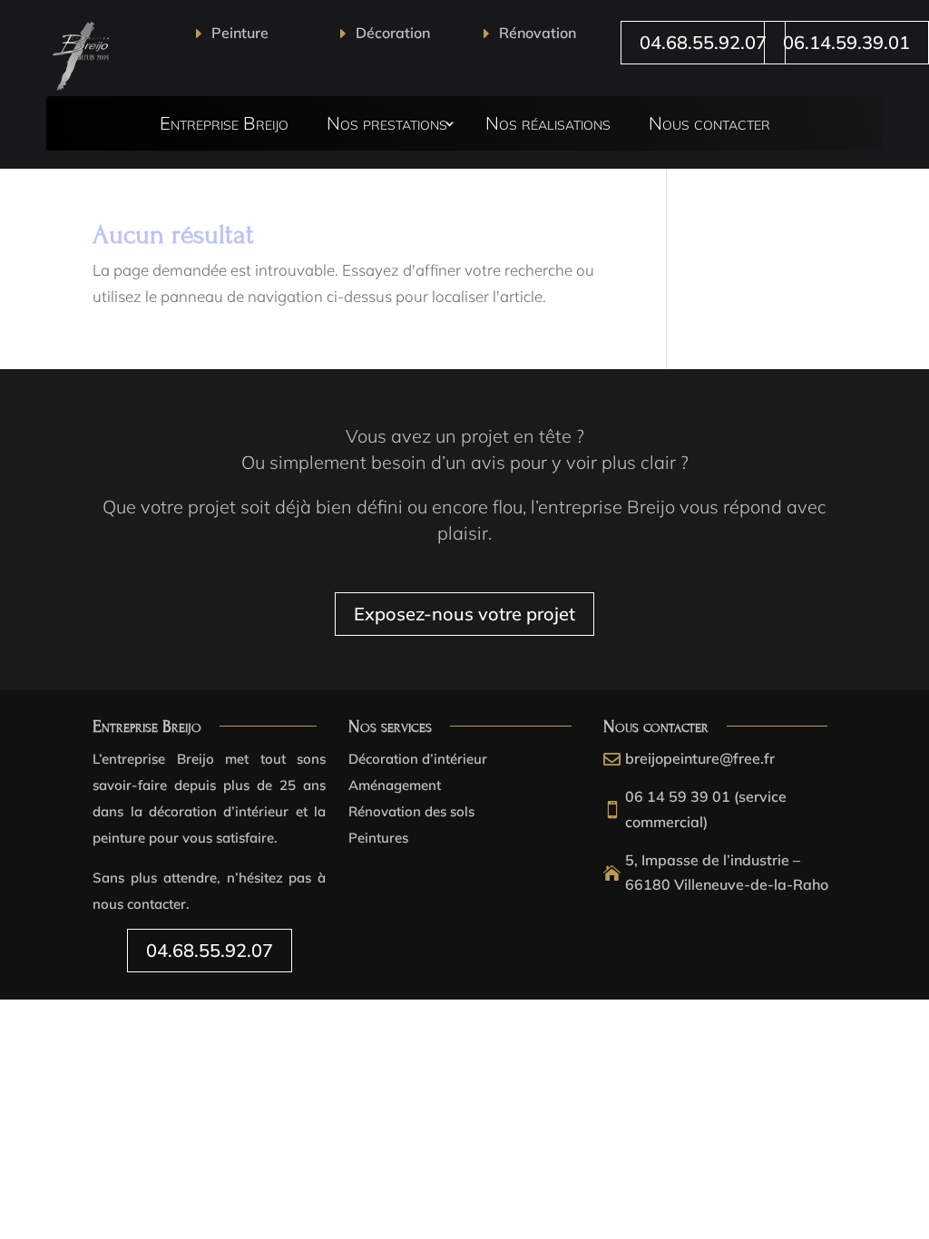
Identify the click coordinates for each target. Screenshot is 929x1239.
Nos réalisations (548, 125)
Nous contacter (709, 125)
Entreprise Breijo (224, 125)
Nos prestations (387, 125)
